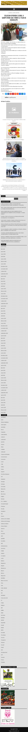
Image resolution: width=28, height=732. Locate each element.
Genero (2, 516)
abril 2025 (3, 286)
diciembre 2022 (4, 355)
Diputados (3, 479)
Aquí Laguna (3, 424)
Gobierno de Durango (5, 521)
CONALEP (3, 451)
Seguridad (3, 622)
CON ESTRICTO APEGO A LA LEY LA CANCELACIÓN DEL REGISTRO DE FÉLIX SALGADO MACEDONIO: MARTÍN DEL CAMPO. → (14, 189)
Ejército (2, 491)
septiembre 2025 (4, 273)
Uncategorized (4, 652)
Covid (2, 461)
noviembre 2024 (4, 298)
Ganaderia (3, 511)
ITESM (2, 550)
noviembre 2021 (4, 387)
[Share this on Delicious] (24, 94)
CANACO (3, 437)
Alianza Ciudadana (4, 422)
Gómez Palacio (4, 526)
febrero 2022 (3, 380)
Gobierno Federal (4, 523)
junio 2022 (3, 370)
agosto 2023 (3, 335)
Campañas (3, 432)
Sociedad (3, 632)
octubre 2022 (3, 360)
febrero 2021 (3, 410)
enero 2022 (3, 382)
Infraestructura (4, 546)
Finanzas (3, 506)
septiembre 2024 (4, 303)
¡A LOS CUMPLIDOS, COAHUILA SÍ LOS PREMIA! (14, 139)
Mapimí (2, 565)
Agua (2, 419)
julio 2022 (3, 367)
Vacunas (2, 657)
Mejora (2, 570)
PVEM (2, 602)
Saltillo (2, 610)
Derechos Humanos (5, 474)
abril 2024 (3, 315)
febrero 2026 (3, 261)
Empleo (2, 496)
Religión (2, 605)
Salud (2, 612)
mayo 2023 (3, 343)
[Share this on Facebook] (8, 94)
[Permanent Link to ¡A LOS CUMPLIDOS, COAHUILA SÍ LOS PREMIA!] (14, 130)
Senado (2, 625)
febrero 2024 (3, 320)
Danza (2, 469)
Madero (2, 560)
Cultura (2, 466)
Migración (3, 575)
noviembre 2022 (4, 358)
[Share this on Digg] (20, 94)
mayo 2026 (3, 254)
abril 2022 (3, 375)
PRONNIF (3, 595)
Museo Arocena (4, 580)
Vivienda (3, 662)
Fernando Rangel (4, 503)
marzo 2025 (3, 288)
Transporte (3, 640)
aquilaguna (10, 22)
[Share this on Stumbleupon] (18, 94)
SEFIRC (2, 620)
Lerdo (2, 558)
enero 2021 (3, 412)
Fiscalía (2, 508)
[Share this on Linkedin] (22, 94)
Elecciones (3, 494)
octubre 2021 (3, 390)
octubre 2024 (3, 301)
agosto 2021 (3, 395)
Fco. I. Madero (4, 501)
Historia (2, 528)
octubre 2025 (3, 271)
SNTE (2, 630)
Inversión (3, 548)
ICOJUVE (3, 533)
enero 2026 (3, 263)
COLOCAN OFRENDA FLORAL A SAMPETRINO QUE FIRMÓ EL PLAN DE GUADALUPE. (14, 17)
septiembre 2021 (4, 392)
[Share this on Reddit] (15, 94)
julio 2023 (3, 338)
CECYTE (2, 442)
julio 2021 (3, 397)
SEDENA (3, 617)
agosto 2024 (3, 306)
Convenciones (4, 456)
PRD (2, 590)
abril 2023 (3, 345)
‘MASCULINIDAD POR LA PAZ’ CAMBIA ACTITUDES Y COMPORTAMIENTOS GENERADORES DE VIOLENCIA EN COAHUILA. (14, 160)
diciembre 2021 (4, 385)
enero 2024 (3, 323)
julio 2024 (3, 308)
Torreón (2, 637)
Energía (2, 498)
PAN (2, 585)
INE (2, 543)
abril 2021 (3, 405)
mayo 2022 (3, 372)
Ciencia (2, 444)
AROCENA (3, 427)
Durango (3, 481)
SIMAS (2, 627)
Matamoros (3, 568)
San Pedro (17, 12)
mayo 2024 (3, 313)
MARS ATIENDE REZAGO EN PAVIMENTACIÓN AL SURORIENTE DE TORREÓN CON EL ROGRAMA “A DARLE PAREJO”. (13, 212)
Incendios (3, 541)
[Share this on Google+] (11, 94)
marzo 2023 (3, 348)
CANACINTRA (4, 434)
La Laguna (14, 12)
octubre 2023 (3, 330)
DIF (2, 476)
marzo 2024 (3, 318)
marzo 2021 (3, 407)
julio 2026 (3, 249)
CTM (2, 464)
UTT (2, 654)
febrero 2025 (3, 291)
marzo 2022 (3, 377)
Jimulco (2, 553)
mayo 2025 (3, 283)
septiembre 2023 (4, 333)
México (2, 573)
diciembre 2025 (4, 266)
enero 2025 (3, 293)
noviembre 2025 (4, 268)
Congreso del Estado (5, 454)
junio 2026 (3, 251)
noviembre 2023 (4, 328)
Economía (3, 486)
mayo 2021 (3, 402)
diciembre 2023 (4, 325)
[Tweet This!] (6, 94)
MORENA (3, 578)
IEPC (2, 536)
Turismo (3, 642)
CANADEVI (3, 439)
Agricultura (3, 417)
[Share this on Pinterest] (13, 94)
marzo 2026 (3, 259)
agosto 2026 (3, 246)
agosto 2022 (3, 365)
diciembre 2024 (4, 296)
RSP (2, 607)
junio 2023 (3, 340)
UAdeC (2, 647)
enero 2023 (3, 353)
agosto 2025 (3, 276)
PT (1, 600)
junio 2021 (3, 400)
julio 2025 (3, 278)
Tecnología (3, 635)
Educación (3, 489)
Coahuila (10, 12)
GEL (2, 513)
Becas (2, 429)
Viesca (2, 659)
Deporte (2, 471)
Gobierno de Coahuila (5, 518)
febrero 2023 (3, 350)
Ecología (3, 484)
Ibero (2, 531)
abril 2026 (3, 256)
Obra (2, 583)
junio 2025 (3, 281)
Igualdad (2, 538)
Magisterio (3, 563)
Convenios (3, 459)
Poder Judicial (4, 588)
